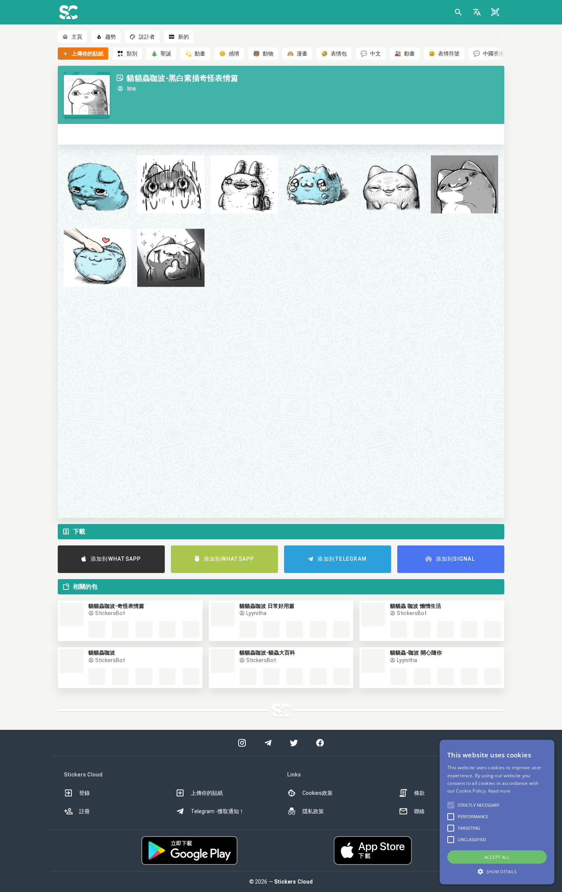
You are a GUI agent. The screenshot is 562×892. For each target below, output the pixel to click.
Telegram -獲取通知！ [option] (217, 811)
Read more (499, 791)
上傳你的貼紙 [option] (207, 793)
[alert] (497, 812)
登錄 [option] (84, 793)
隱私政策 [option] (313, 811)
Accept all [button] (497, 857)
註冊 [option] (84, 811)
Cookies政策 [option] (317, 793)
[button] (477, 12)
